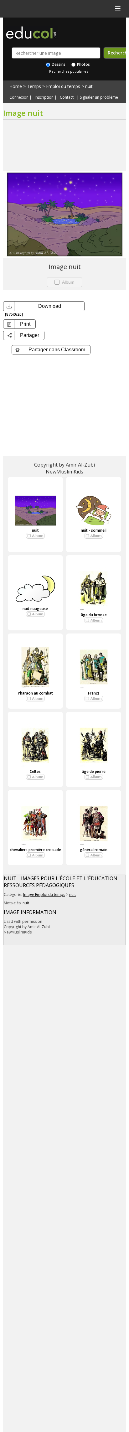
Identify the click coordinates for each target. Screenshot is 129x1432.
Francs (94, 693)
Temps (34, 86)
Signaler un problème (99, 97)
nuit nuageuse (35, 608)
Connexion (18, 97)
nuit (89, 86)
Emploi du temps (63, 86)
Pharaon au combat (35, 693)
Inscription (44, 97)
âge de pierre (94, 771)
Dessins (58, 64)
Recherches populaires (68, 71)
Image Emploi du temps (44, 894)
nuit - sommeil (93, 530)
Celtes (35, 771)
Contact (67, 97)
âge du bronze (94, 615)
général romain (93, 849)
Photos (83, 64)
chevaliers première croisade (35, 849)
